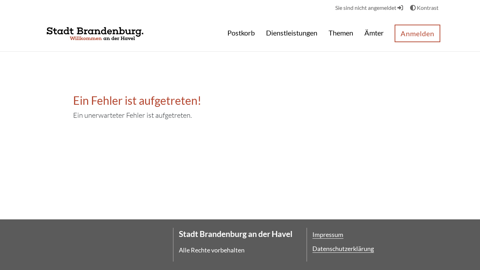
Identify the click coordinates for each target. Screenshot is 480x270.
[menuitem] (241, 33)
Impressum (327, 234)
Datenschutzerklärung (343, 248)
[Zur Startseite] (95, 33)
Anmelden (417, 33)
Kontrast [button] (427, 7)
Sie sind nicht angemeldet (366, 7)
